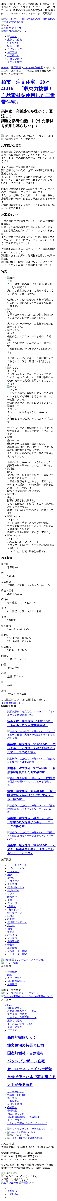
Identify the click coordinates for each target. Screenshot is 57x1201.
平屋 (9, 900)
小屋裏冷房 (13, 941)
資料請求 (12, 1191)
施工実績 (12, 52)
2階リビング (14, 909)
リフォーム (13, 871)
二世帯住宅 (13, 881)
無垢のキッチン (15, 887)
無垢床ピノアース (17, 922)
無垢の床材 (13, 890)
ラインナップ (14, 49)
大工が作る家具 (20, 1085)
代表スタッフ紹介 (17, 1114)
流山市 (11, 925)
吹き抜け (12, 897)
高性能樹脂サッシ (22, 1037)
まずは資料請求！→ (12, 703)
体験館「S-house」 (17, 1094)
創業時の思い (14, 1008)
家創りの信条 (14, 39)
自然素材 (12, 884)
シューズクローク (17, 865)
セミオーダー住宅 (17, 954)
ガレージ (12, 903)
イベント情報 (14, 62)
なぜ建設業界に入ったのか (21, 1011)
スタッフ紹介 (14, 58)
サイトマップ (39, 1123)
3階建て (11, 906)
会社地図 (12, 1110)
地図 (9, 975)
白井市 (11, 919)
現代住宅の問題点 (17, 1014)
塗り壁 (11, 878)
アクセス (16, 28)
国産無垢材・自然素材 (25, 1053)
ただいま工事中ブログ (19, 1123)
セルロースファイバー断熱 (29, 1069)
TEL (9, 1188)
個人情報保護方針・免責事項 (23, 1117)
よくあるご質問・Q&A (19, 1024)
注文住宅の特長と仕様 (25, 1045)
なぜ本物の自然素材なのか (21, 1017)
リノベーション (15, 868)
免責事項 (12, 984)
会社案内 (12, 1107)
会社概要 (6, 28)
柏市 (9, 928)
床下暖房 (12, 938)
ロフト (11, 893)
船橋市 (11, 916)
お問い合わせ (14, 1194)
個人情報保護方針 (17, 981)
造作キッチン (14, 913)
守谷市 (11, 944)
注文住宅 (12, 1030)
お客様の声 (13, 55)
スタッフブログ (15, 1120)
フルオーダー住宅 (17, 951)
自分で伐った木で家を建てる (31, 1077)
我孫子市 (12, 935)
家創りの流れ (14, 1020)
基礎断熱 (12, 947)
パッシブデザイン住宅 (26, 1061)
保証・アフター (15, 1027)
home (10, 1005)
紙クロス (12, 874)
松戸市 (11, 932)
